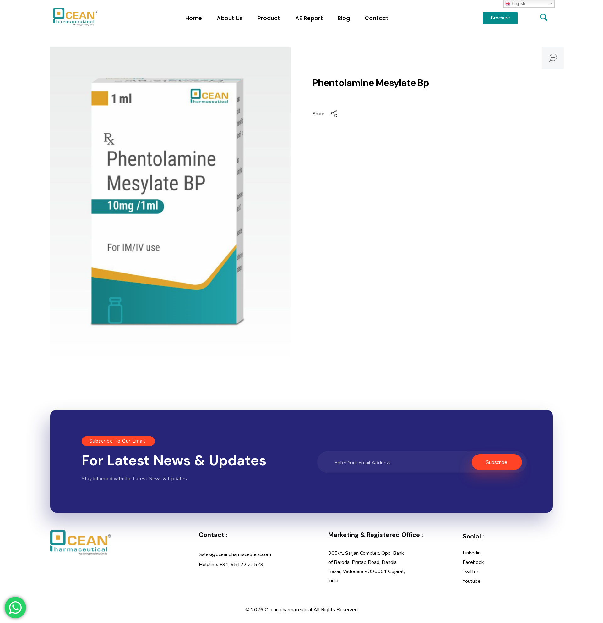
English (517, 3)
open (553, 58)
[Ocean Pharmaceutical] (75, 17)
